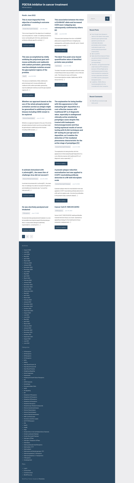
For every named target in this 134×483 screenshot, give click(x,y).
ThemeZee (42, 479)
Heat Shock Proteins (29, 369)
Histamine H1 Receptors (30, 395)
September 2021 (28, 336)
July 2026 (26, 252)
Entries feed (27, 470)
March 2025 (27, 278)
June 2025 (27, 271)
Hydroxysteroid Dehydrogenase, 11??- (34, 451)
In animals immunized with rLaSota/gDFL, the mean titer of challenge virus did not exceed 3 (35, 172)
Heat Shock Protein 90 (30, 366)
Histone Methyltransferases (30, 178)
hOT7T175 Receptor (29, 421)
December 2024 (28, 284)
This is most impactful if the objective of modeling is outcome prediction (35, 22)
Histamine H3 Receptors (30, 399)
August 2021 (27, 339)
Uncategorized (28, 460)
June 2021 (26, 343)
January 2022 (27, 328)
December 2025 (28, 267)
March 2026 (27, 260)
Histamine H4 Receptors (30, 401)
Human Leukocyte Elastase (31, 434)
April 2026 (26, 258)
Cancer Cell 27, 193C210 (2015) (67, 207)
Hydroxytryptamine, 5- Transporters (33, 455)
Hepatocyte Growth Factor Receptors (34, 377)
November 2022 (28, 306)
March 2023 (27, 297)
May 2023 (26, 293)
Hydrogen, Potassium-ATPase (32, 440)
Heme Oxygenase (28, 373)
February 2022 (28, 325)
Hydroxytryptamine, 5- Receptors (33, 453)
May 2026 (26, 256)
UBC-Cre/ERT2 (96, 53)
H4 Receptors (27, 358)
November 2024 (28, 286)
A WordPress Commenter (98, 101)
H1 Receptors (27, 351)
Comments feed (28, 472)
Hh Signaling (27, 390)
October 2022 (27, 308)
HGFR (25, 388)
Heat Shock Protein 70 (30, 364)
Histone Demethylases (30, 412)
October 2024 (27, 289)
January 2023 (27, 302)
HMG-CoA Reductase (29, 416)
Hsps (25, 429)
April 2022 (26, 321)
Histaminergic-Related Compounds (33, 405)
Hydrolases (58, 65)
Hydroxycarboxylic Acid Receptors (33, 444)
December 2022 (28, 304)
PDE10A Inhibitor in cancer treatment (45, 4)
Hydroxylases (27, 449)
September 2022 (28, 310)
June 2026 (27, 254)
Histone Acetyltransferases (31, 408)
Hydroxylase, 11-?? (29, 447)
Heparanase (27, 375)
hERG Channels (28, 382)
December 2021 (28, 330)
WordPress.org (28, 474)
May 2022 (26, 319)
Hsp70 (24, 76)
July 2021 (26, 341)
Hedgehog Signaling (29, 371)
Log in (25, 468)
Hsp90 (25, 427)
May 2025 (26, 273)
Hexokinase (27, 384)
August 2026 (27, 250)
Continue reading (28, 45)
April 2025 (26, 276)
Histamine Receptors (29, 403)
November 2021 (28, 332)
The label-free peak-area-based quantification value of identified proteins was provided (68, 59)
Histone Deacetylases (29, 118)
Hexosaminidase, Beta (30, 386)
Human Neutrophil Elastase (30, 28)
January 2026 (27, 265)
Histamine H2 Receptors (30, 397)
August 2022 (27, 312)
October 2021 (27, 334)
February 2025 (28, 280)
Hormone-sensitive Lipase (31, 418)
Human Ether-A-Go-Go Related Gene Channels (36, 431)
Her (25, 379)
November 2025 (28, 269)
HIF (56, 34)
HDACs (26, 362)
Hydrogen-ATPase (29, 438)
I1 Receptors (26, 213)
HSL (25, 423)
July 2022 (26, 315)
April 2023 (26, 295)
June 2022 (27, 317)
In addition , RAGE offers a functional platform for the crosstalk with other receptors (100, 84)
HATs (25, 360)
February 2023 (28, 299)
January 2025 (27, 282)
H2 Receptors (27, 353)
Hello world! (95, 103)
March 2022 (27, 323)
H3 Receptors (59, 210)
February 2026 (28, 263)
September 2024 (28, 291)
